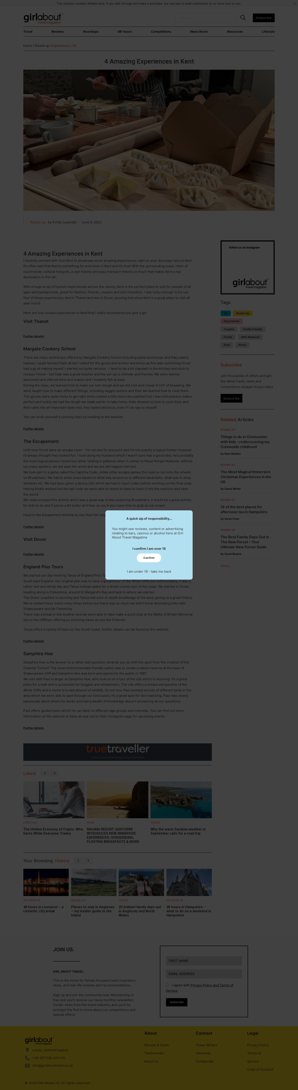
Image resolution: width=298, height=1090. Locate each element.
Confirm (149, 557)
